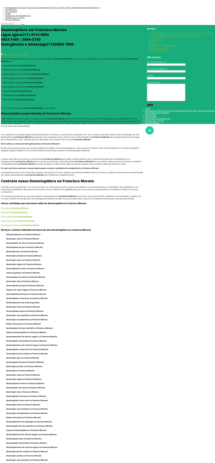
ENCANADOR (11, 12)
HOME (8, 14)
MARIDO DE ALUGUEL (15, 18)
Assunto (150, 75)
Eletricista (14, 212)
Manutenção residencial (20, 225)
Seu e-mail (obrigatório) (157, 69)
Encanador (14, 208)
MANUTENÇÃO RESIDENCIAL (18, 16)
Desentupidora (16, 216)
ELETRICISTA (11, 10)
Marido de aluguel (18, 221)
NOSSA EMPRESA (12, 20)
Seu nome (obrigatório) (157, 62)
